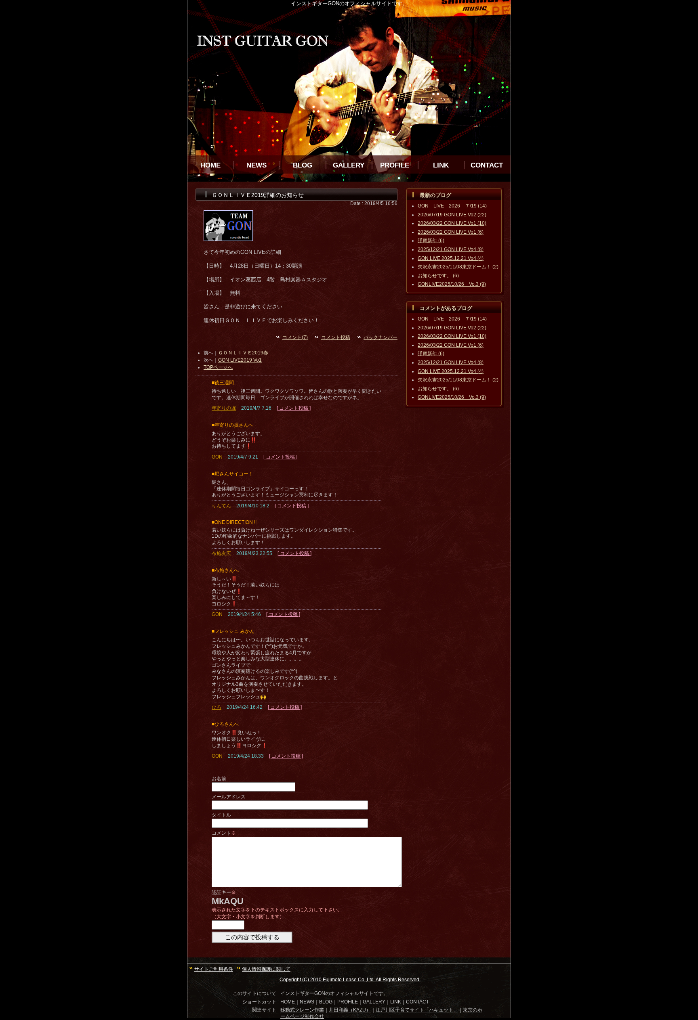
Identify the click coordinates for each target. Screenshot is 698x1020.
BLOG (302, 165)
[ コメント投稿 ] (294, 408)
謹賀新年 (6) (431, 240)
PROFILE (394, 165)
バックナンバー (380, 337)
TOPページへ (218, 367)
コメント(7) (295, 337)
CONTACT (487, 165)
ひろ (216, 707)
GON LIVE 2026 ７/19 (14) (452, 206)
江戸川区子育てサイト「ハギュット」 (417, 1010)
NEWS (256, 165)
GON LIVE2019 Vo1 (240, 360)
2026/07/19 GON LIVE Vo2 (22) (452, 215)
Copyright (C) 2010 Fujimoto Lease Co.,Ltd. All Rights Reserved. (350, 979)
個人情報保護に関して (266, 969)
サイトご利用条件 (213, 969)
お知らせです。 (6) (438, 276)
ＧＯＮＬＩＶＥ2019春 (243, 353)
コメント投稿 (335, 337)
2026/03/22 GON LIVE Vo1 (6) (451, 232)
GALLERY (348, 165)
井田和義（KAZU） (350, 1010)
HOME (210, 165)
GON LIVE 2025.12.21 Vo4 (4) (451, 258)
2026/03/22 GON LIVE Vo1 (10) (452, 223)
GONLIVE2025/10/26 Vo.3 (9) (452, 284)
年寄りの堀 (224, 408)
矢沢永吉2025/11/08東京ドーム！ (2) (458, 267)
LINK (441, 165)
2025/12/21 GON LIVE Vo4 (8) (451, 249)
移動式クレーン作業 (302, 1010)
